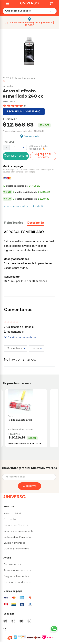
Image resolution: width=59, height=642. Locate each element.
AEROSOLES (29, 78)
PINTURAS (16, 78)
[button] (29, 81)
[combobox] (30, 11)
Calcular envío (31, 136)
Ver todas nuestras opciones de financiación (24, 206)
